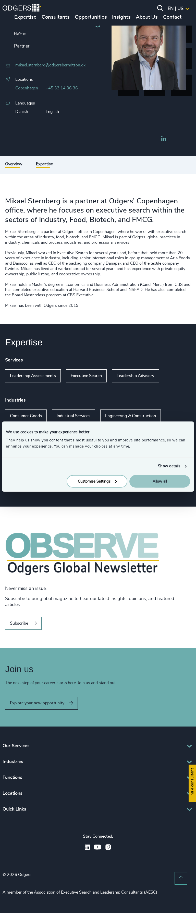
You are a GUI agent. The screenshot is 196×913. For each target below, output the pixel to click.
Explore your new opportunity (37, 703)
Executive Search (86, 376)
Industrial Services (73, 416)
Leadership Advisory (135, 376)
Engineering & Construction (130, 416)
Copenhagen (26, 88)
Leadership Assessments (33, 376)
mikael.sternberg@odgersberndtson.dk (50, 65)
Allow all (160, 481)
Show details (169, 466)
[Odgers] (22, 8)
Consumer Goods (26, 416)
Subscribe (19, 623)
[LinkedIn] (163, 139)
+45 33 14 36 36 (62, 88)
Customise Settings (94, 481)
